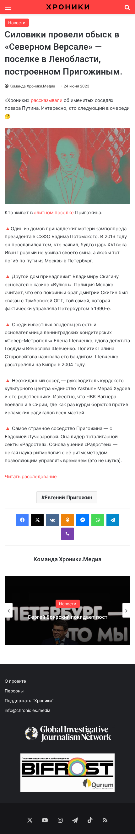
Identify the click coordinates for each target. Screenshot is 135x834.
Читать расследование (31, 476)
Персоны (14, 690)
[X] (37, 520)
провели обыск (80, 34)
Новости (16, 22)
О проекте (15, 681)
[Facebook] (22, 520)
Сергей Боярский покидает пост (68, 617)
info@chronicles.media (28, 710)
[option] (67, 610)
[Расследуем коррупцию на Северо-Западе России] (67, 6)
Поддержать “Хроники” (29, 700)
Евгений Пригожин (68, 497)
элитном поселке (54, 212)
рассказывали (46, 100)
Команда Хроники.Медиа (67, 559)
